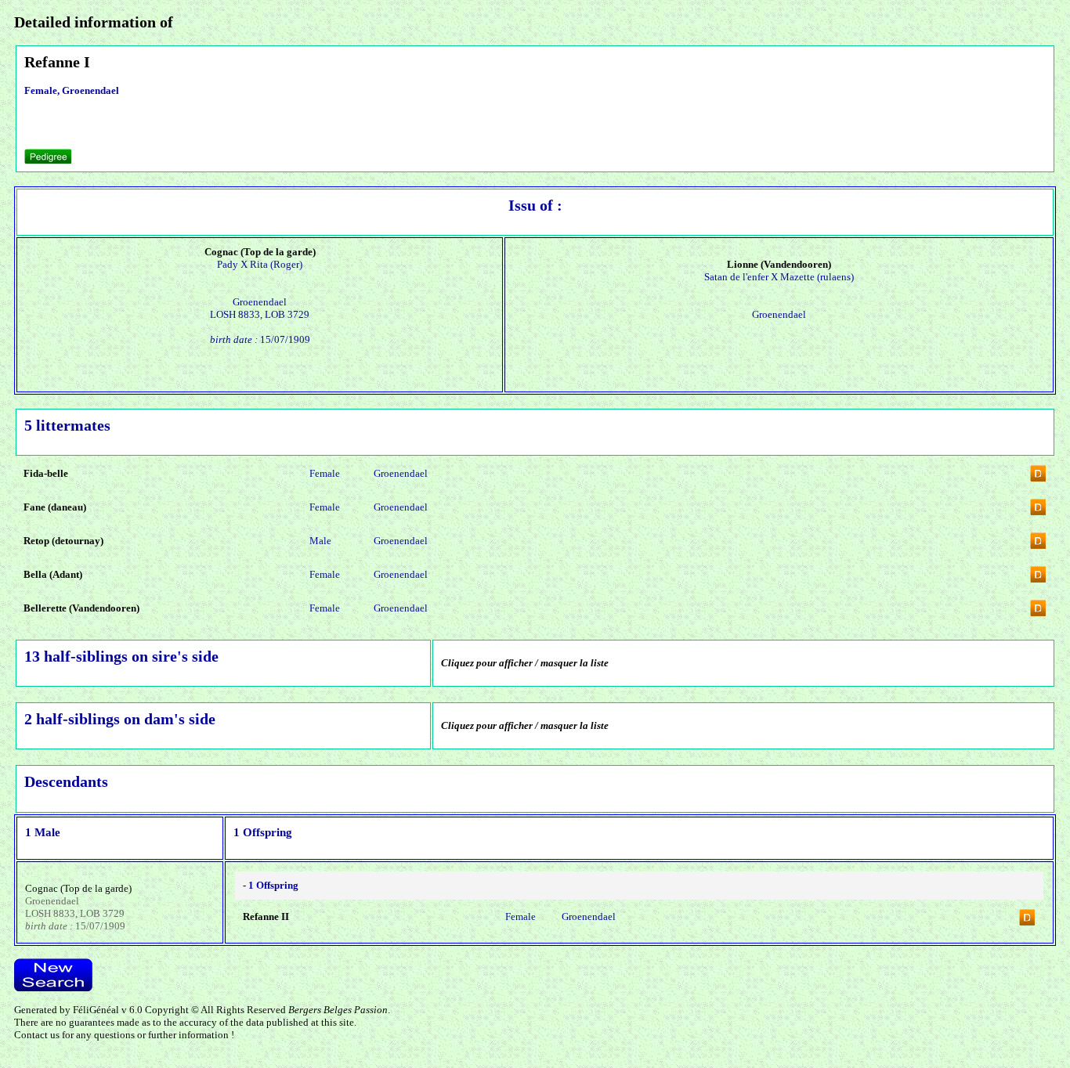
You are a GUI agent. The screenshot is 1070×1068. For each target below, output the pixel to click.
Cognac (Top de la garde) (78, 888)
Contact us (37, 1035)
